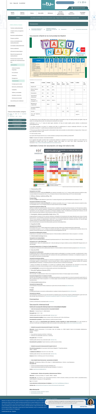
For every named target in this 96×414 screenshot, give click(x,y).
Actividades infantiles (82, 13)
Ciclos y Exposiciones (71, 13)
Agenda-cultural (12, 13)
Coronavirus (63, 29)
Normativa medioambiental (16, 35)
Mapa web (15, 3)
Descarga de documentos (17, 123)
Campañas (14, 89)
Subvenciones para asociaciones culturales (17, 128)
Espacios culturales (22, 13)
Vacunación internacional (81, 29)
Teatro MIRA (40, 13)
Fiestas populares (17, 125)
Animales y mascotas (16, 95)
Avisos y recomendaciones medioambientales (16, 42)
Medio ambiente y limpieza (16, 25)
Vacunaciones (15, 80)
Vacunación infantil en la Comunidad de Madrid (36, 29)
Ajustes (14, 411)
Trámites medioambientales (16, 28)
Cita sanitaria (15, 72)
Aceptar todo (83, 406)
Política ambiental (14, 48)
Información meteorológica (16, 51)
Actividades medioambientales (17, 45)
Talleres (32, 13)
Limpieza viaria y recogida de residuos (16, 31)
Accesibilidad (22, 3)
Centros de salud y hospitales (16, 68)
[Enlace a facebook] (77, 3)
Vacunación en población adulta (52, 296)
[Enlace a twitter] (80, 3)
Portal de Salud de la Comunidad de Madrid (17, 114)
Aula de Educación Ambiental (16, 101)
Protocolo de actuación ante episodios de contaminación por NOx (17, 60)
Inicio (11, 3)
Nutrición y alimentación (17, 86)
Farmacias (14, 75)
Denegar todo (59, 406)
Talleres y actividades (16, 92)
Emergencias (15, 78)
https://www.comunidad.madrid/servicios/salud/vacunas (48, 142)
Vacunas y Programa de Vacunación (69, 296)
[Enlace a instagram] (82, 3)
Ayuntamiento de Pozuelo (79, 7)
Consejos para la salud (17, 84)
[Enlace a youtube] (84, 3)
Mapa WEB (41, 398)
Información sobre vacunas (16, 116)
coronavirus (51, 301)
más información (81, 247)
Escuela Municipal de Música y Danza (60, 13)
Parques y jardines (14, 38)
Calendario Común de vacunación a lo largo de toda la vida (51, 29)
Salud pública (14, 65)
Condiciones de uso (6, 411)
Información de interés (17, 98)
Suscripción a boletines (17, 120)
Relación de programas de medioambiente (16, 55)
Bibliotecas (50, 13)
